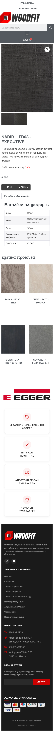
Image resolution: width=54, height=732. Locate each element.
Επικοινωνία (9, 581)
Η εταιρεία (8, 576)
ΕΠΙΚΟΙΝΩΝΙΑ (27, 3)
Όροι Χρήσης (10, 612)
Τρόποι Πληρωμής (12, 591)
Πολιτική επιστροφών (13, 602)
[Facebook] (7, 561)
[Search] (50, 27)
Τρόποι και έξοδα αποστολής (17, 596)
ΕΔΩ (27, 167)
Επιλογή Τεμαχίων (16, 187)
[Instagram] (13, 561)
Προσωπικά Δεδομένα (14, 617)
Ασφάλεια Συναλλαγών (14, 607)
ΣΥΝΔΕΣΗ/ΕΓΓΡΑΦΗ (27, 8)
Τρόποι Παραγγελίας (13, 586)
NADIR (30, 213)
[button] (27, 33)
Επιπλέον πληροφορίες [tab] (17, 196)
